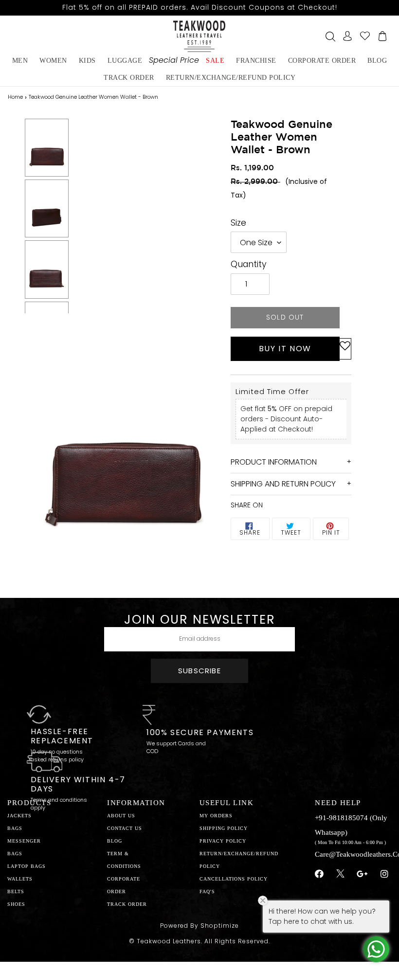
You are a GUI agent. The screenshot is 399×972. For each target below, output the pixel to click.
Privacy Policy (223, 841)
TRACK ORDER (127, 904)
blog (377, 60)
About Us (121, 815)
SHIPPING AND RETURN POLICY (283, 483)
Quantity (249, 264)
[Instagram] (385, 874)
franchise (256, 60)
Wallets (20, 879)
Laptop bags (26, 866)
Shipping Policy (224, 828)
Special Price (174, 60)
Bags (14, 828)
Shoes (16, 904)
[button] (344, 349)
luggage (125, 60)
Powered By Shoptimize (199, 925)
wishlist (365, 36)
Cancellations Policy (234, 879)
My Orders (216, 815)
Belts (15, 891)
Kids (87, 60)
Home (15, 97)
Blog (114, 841)
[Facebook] (319, 874)
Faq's (207, 891)
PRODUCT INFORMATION (274, 462)
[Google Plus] (362, 874)
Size (238, 223)
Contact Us (124, 828)
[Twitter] (340, 875)
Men (20, 60)
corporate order (322, 60)
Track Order (129, 77)
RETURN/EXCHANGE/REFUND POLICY (231, 77)
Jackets (19, 815)
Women (53, 60)
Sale (215, 60)
